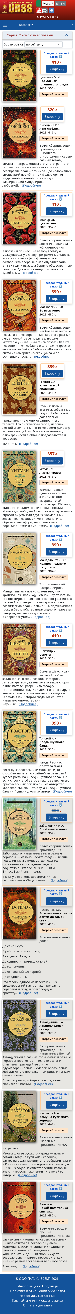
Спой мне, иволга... (54, 829)
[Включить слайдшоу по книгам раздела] (65, 44)
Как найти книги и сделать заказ (37, 1300)
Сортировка (13, 44)
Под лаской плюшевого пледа (53, 82)
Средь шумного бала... (51, 743)
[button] (39, 10)
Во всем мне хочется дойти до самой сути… (55, 916)
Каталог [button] (25, 25)
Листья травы (50, 472)
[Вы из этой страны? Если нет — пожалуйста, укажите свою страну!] (38, 3)
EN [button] (63, 3)
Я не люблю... (49, 129)
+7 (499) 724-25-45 (47, 16)
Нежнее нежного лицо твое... (52, 565)
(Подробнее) (31, 185)
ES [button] (57, 3)
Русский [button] (48, 3)
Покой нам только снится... (53, 1209)
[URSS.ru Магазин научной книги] (17, 7)
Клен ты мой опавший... (49, 387)
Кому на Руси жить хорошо (54, 1118)
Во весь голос (49, 310)
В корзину (56, 69)
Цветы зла (47, 223)
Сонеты (45, 654)
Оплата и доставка (37, 1305)
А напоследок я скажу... (51, 1027)
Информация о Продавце (38, 1286)
